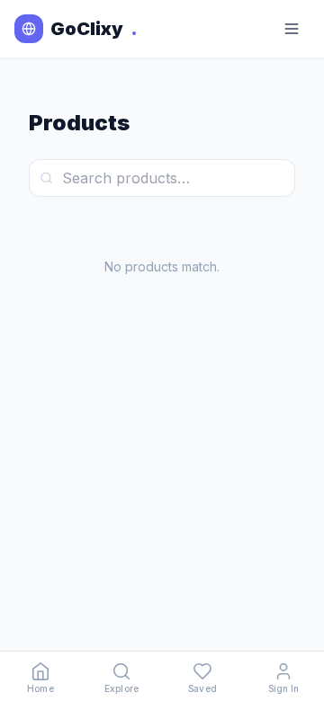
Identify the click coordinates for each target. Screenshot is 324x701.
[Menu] (292, 29)
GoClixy (94, 29)
